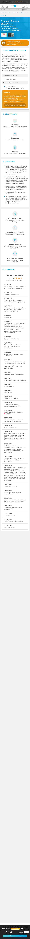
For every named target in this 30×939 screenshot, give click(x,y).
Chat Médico (18, 9)
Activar (12, 928)
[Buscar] (24, 6)
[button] (25, 932)
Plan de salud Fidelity (24, 10)
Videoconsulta (11, 9)
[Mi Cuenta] (3, 6)
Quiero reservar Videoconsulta (15, 105)
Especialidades (3, 9)
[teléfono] (7, 6)
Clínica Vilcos (7, 24)
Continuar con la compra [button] (15, 936)
